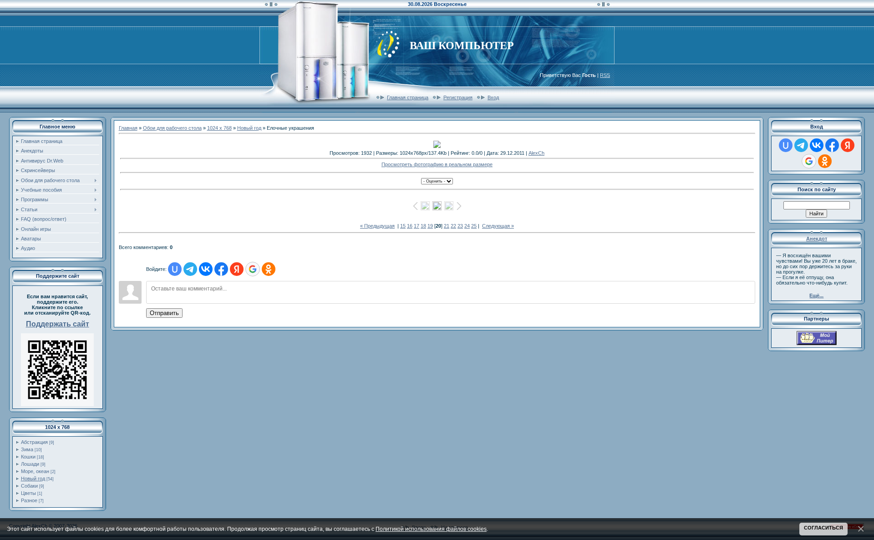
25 (474, 226)
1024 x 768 (219, 128)
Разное (29, 500)
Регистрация (458, 97)
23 (460, 226)
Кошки (28, 456)
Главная (128, 128)
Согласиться (823, 527)
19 (430, 226)
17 (416, 226)
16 (409, 226)
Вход (493, 97)
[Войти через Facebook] (221, 269)
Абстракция (34, 442)
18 (423, 226)
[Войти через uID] (175, 269)
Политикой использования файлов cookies (431, 529)
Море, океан (35, 471)
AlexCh (536, 153)
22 (453, 226)
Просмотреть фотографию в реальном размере (437, 164)
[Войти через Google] (252, 269)
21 (446, 226)
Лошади (30, 464)
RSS (605, 75)
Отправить (164, 313)
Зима (27, 449)
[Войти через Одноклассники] (268, 269)
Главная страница (407, 97)
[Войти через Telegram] (190, 269)
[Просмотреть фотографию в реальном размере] (437, 144)
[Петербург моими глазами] (817, 343)
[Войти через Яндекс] (237, 269)
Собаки (29, 486)
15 (403, 226)
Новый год (33, 478)
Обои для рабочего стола (172, 128)
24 (467, 226)
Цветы (28, 493)
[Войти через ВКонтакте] (206, 269)
